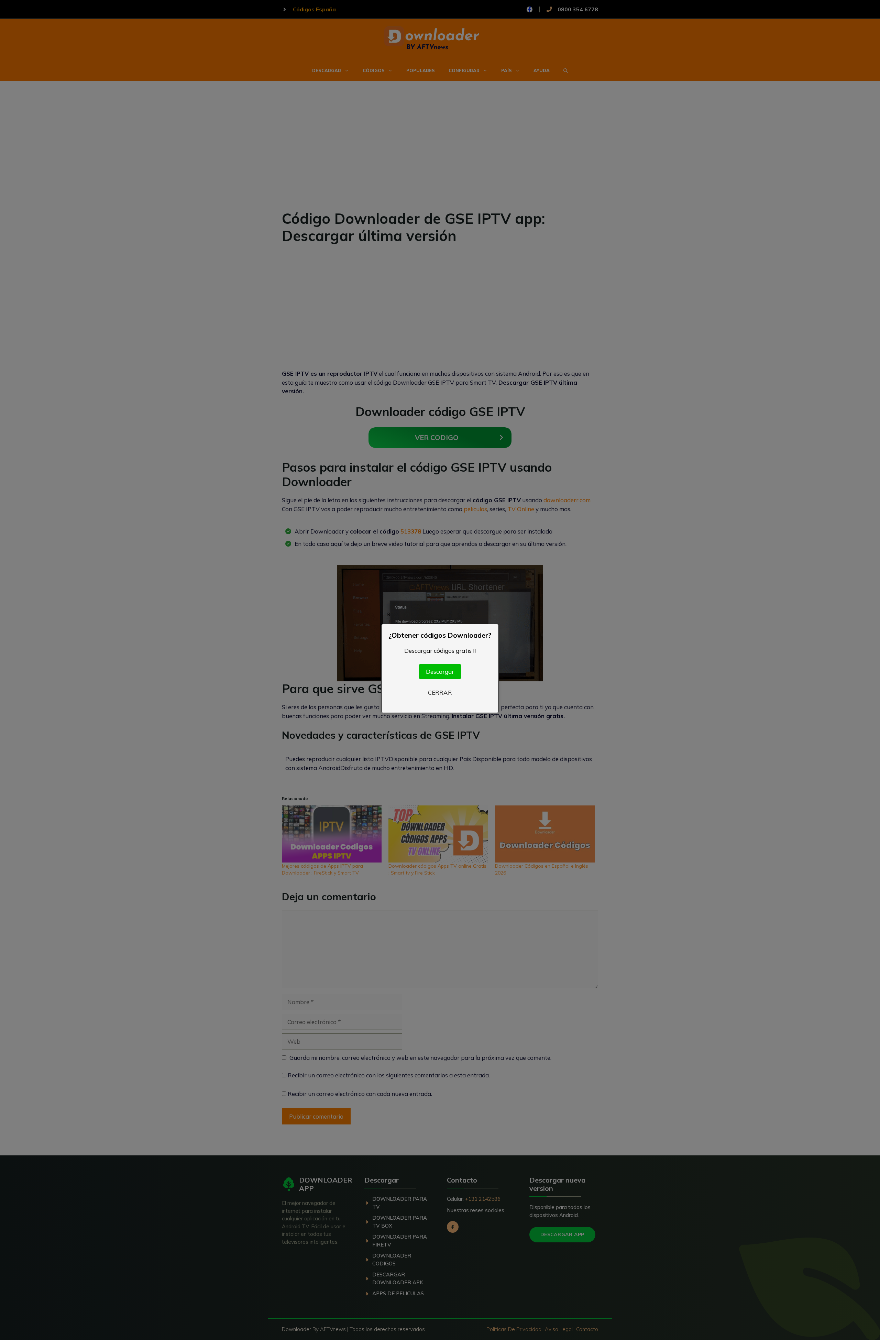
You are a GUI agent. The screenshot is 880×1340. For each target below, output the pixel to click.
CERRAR (440, 692)
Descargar (440, 671)
